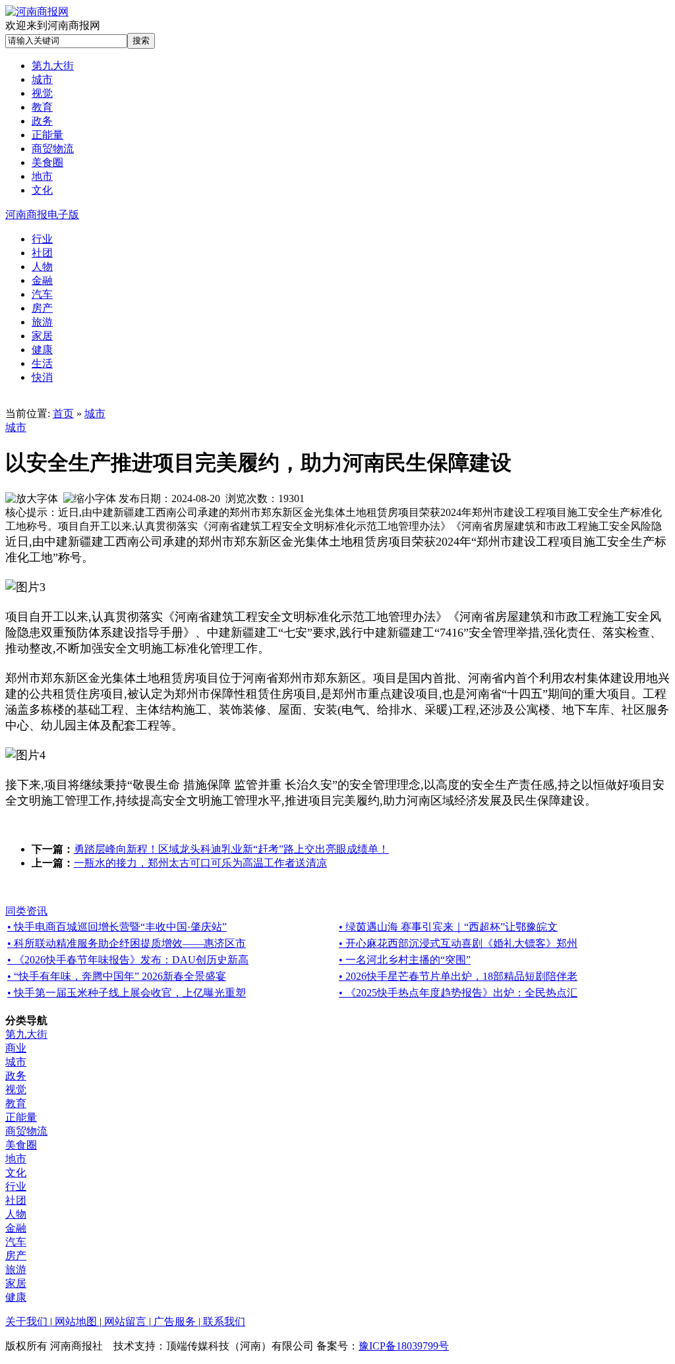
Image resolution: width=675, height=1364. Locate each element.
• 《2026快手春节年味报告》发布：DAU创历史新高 (128, 959)
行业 (15, 1186)
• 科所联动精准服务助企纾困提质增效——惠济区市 (126, 943)
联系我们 (222, 1321)
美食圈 (21, 1145)
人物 (15, 1214)
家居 (15, 1283)
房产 (15, 1255)
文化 (15, 1172)
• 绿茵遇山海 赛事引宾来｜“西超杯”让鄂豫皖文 (448, 926)
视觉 (15, 1089)
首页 (63, 413)
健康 (15, 1297)
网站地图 (76, 1321)
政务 (15, 1075)
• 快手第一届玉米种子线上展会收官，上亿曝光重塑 (126, 992)
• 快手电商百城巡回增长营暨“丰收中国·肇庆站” (117, 926)
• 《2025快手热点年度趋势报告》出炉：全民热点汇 (458, 992)
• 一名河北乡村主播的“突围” (405, 959)
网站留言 (125, 1321)
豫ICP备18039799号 (404, 1345)
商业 (15, 1048)
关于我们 (27, 1321)
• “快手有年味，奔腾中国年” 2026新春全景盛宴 (116, 976)
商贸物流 (26, 1131)
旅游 (15, 1269)
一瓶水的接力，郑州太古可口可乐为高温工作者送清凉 (200, 862)
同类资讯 (26, 911)
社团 (15, 1200)
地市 (15, 1158)
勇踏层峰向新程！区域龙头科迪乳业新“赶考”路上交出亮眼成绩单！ (231, 849)
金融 (15, 1228)
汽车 (15, 1241)
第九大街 (26, 1034)
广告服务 (174, 1321)
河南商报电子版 (42, 214)
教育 (15, 1103)
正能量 (21, 1117)
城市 (94, 413)
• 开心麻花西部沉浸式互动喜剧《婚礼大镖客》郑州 (458, 943)
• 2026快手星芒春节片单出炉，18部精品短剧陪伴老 (458, 976)
